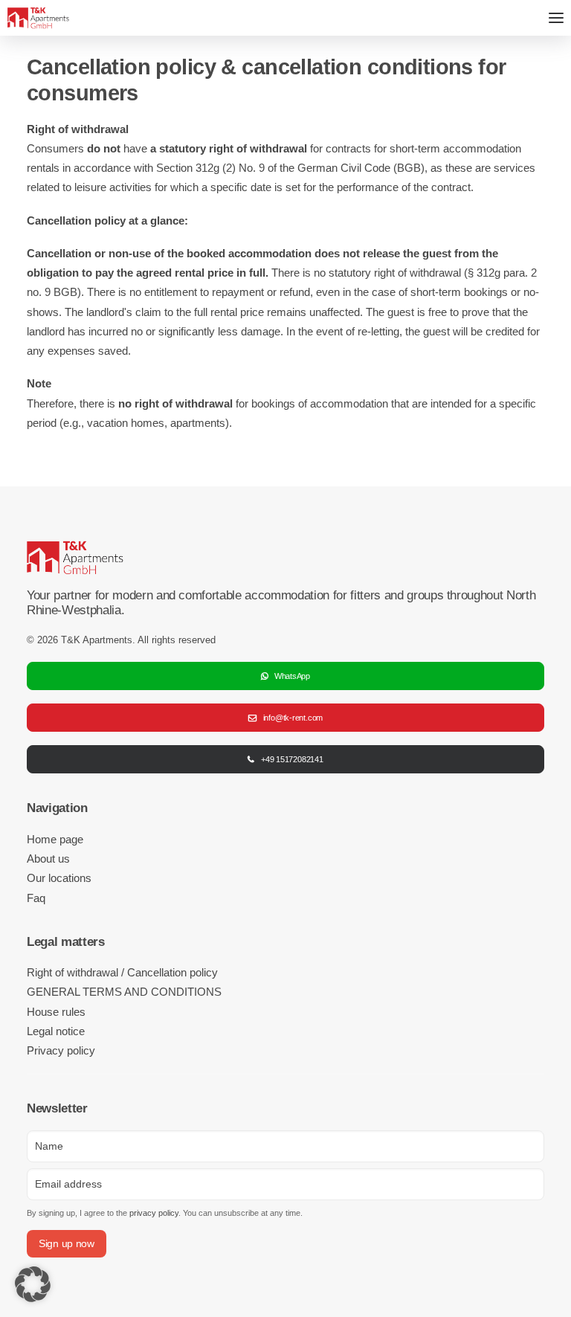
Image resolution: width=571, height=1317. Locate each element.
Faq (36, 898)
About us (48, 858)
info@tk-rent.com (293, 717)
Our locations (59, 878)
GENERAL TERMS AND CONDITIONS (124, 991)
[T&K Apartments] (38, 18)
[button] (32, 1284)
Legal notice (56, 1031)
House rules (56, 1011)
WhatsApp (292, 676)
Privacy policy (61, 1050)
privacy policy (153, 1212)
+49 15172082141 (292, 759)
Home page (55, 839)
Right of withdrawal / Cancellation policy (122, 972)
